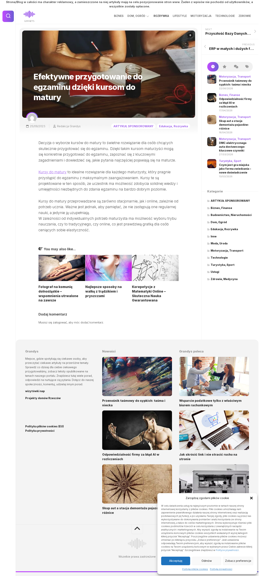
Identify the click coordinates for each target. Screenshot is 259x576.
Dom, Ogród (136, 15)
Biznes (119, 15)
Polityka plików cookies (195, 569)
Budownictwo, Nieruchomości (231, 215)
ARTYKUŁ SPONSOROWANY (133, 126)
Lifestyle (180, 15)
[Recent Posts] (213, 67)
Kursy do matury (52, 172)
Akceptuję (175, 561)
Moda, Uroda (219, 243)
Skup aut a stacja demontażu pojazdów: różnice (234, 124)
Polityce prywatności (227, 550)
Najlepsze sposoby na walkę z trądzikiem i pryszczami (103, 291)
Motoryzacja (201, 15)
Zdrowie (245, 15)
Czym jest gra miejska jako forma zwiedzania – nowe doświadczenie (235, 168)
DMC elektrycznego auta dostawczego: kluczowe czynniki (232, 146)
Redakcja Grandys (69, 126)
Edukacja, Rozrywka (173, 126)
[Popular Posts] (224, 67)
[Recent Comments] (235, 67)
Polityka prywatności (221, 569)
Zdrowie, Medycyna (224, 279)
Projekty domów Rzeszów (43, 398)
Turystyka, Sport (230, 160)
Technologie (225, 15)
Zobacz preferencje (238, 561)
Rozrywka (161, 15)
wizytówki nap (35, 391)
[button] (251, 498)
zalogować (60, 322)
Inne (214, 236)
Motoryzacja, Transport (235, 76)
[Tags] (247, 67)
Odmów (207, 561)
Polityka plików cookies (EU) (44, 426)
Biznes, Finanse (229, 95)
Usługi (215, 271)
